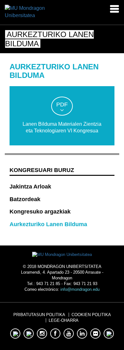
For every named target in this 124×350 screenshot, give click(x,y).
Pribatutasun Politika (39, 315)
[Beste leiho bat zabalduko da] (28, 11)
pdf (62, 104)
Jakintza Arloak (30, 186)
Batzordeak (25, 199)
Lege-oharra (64, 320)
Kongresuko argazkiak (40, 211)
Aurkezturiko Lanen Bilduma (48, 224)
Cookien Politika (91, 315)
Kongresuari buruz (42, 170)
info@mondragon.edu (80, 289)
